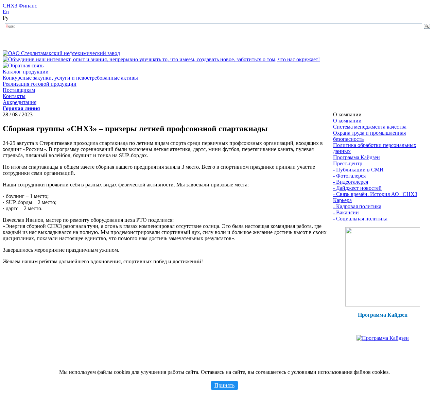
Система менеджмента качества (369, 127)
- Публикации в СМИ (358, 169)
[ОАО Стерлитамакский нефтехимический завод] (61, 53)
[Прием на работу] (382, 305)
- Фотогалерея (349, 176)
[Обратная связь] (23, 65)
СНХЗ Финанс (20, 6)
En (6, 12)
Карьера (342, 200)
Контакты (14, 96)
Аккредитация (19, 102)
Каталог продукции (26, 72)
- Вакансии (346, 212)
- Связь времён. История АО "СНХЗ (375, 194)
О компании (347, 120)
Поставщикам (19, 90)
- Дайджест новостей (357, 188)
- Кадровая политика (357, 206)
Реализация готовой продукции (39, 84)
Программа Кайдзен (356, 157)
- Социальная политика (360, 218)
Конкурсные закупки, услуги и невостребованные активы (70, 78)
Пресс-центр (347, 163)
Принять (224, 385)
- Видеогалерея (350, 182)
